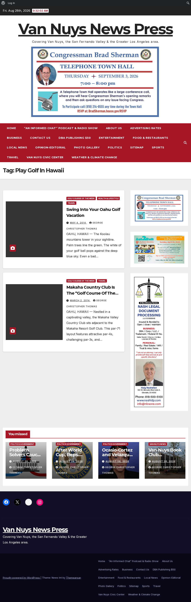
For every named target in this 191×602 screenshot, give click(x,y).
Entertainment (112, 137)
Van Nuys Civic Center (45, 157)
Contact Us (40, 137)
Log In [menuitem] (11, 2)
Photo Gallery (87, 147)
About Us (114, 128)
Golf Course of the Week (81, 198)
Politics (115, 147)
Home (11, 128)
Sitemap (137, 147)
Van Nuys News (158, 444)
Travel (12, 157)
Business (14, 137)
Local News (17, 147)
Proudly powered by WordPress (21, 577)
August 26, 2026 (24, 461)
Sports (158, 147)
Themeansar (73, 577)
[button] (185, 143)
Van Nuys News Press (95, 29)
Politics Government (22, 444)
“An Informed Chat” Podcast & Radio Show (61, 128)
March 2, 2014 (80, 300)
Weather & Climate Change (94, 157)
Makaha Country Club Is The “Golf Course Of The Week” (90, 293)
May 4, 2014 (78, 222)
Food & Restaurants (150, 137)
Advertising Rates (145, 128)
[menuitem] (3, 3)
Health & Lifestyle (108, 198)
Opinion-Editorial (50, 147)
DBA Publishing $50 (75, 137)
